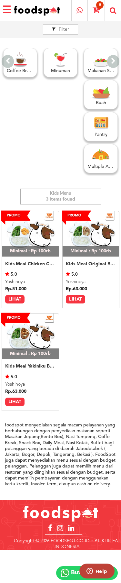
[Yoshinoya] (30, 234)
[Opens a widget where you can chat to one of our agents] (97, 572)
